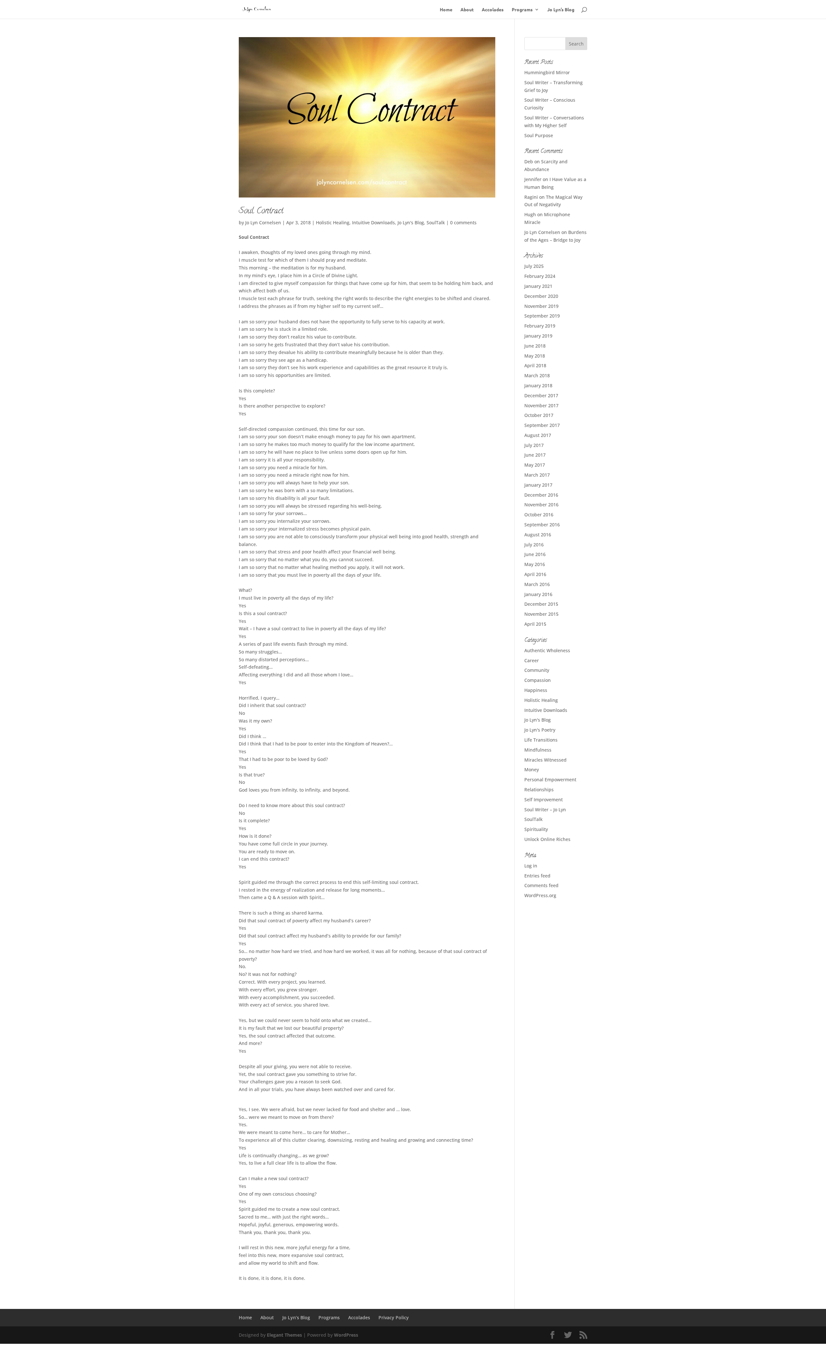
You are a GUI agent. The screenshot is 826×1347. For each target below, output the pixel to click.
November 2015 (541, 614)
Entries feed (537, 876)
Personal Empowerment (550, 779)
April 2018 (535, 365)
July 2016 (534, 545)
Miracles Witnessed (545, 760)
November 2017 (541, 405)
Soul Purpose (538, 135)
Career (531, 660)
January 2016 (538, 594)
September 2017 (542, 425)
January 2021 (538, 286)
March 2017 (537, 475)
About (467, 9)
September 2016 (542, 525)
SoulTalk (436, 222)
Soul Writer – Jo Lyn (545, 809)
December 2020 (541, 296)
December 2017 (541, 395)
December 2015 (541, 604)
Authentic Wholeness (547, 650)
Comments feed (541, 885)
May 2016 (534, 564)
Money (531, 769)
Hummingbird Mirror (547, 72)
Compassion (537, 680)
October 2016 (538, 514)
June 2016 (535, 554)
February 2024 (539, 276)
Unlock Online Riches (547, 839)
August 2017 (537, 435)
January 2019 (538, 336)
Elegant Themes (284, 1335)
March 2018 (537, 375)
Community (536, 670)
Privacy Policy (393, 1317)
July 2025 (534, 266)
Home (446, 9)
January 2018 (538, 385)
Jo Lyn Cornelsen (263, 222)
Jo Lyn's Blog (411, 222)
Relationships (539, 789)
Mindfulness (537, 750)
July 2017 (534, 445)
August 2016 (537, 535)
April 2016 (535, 574)
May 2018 (534, 356)
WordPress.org (540, 895)
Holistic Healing (332, 222)
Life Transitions (541, 740)
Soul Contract (261, 211)
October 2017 (538, 415)
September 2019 (542, 316)
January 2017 (538, 485)
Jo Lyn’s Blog (560, 9)
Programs (522, 9)
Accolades (493, 9)
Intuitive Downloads (373, 222)
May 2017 (534, 465)
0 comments (463, 222)
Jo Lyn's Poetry (539, 730)
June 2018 (535, 346)
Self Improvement (543, 799)
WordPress (346, 1335)
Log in (530, 866)
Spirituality (536, 829)
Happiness (535, 690)
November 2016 (541, 504)
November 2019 (541, 306)
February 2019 (539, 326)
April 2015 (535, 624)
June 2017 (535, 455)
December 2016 (541, 495)
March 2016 (537, 584)
